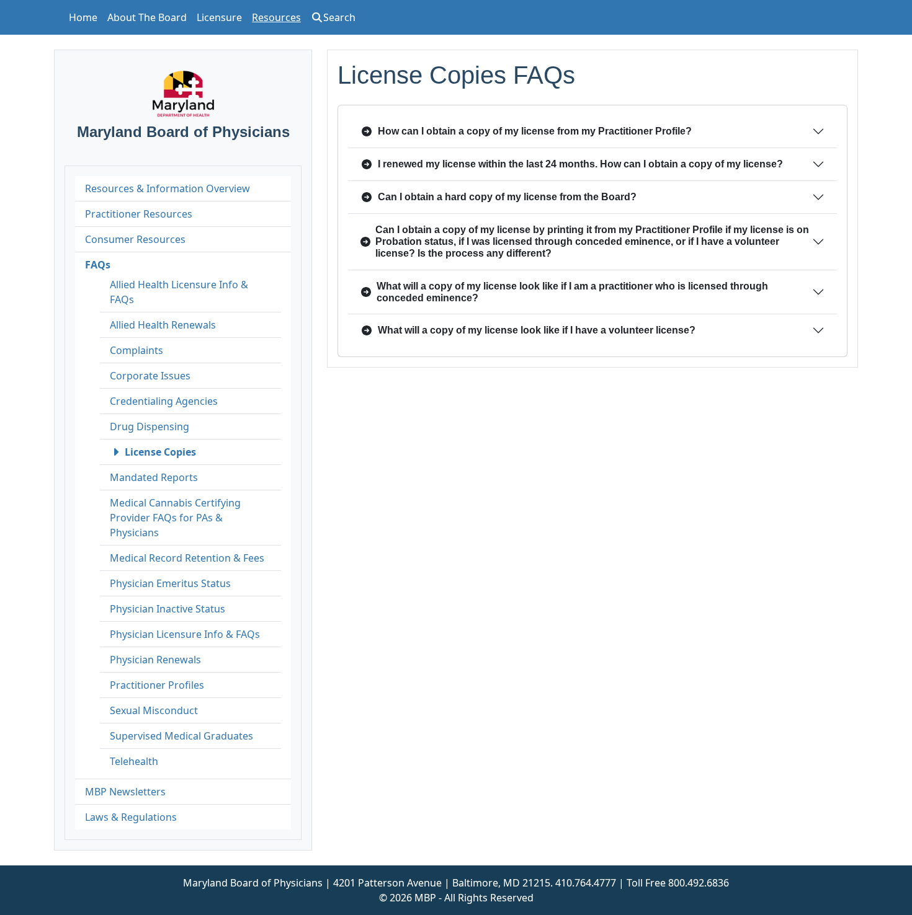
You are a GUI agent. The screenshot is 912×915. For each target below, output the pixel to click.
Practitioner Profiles (157, 685)
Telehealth (134, 761)
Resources (276, 17)
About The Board (147, 17)
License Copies (160, 452)
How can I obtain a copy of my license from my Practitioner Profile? (535, 131)
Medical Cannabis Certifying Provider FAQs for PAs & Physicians (175, 517)
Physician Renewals (155, 659)
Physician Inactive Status (167, 609)
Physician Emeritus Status (170, 583)
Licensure (219, 17)
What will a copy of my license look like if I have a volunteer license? (536, 330)
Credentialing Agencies (164, 401)
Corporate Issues (150, 375)
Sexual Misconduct (154, 710)
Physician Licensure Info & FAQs (185, 634)
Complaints (136, 350)
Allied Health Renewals (163, 325)
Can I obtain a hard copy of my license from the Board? (507, 197)
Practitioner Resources (138, 214)
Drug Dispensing (149, 426)
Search (339, 17)
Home (83, 17)
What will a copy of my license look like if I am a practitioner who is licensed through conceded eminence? (572, 292)
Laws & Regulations (131, 817)
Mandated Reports (154, 477)
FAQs (97, 265)
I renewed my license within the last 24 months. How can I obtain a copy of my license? (580, 164)
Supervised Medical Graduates (181, 736)
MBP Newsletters (125, 791)
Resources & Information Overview (167, 188)
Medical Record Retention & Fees (187, 558)
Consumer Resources (135, 239)
